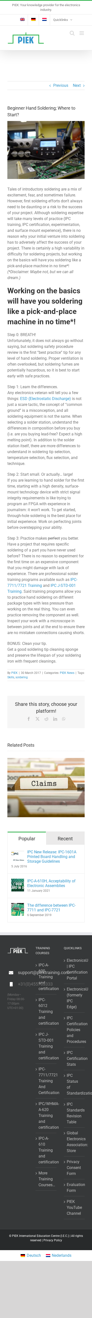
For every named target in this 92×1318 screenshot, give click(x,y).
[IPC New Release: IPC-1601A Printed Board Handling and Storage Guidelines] (17, 852)
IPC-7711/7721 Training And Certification (46, 1081)
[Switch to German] (33, 20)
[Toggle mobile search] (72, 33)
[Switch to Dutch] (44, 20)
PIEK (14, 673)
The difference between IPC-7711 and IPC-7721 (51, 907)
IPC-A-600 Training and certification (46, 977)
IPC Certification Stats (74, 1058)
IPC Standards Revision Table (74, 1113)
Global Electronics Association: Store (74, 1142)
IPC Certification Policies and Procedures (74, 1030)
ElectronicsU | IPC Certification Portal (74, 969)
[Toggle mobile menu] (82, 33)
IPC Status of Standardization (74, 1084)
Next (77, 85)
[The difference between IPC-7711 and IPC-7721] (17, 905)
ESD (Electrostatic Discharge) (45, 398)
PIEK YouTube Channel (74, 1207)
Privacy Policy (52, 1240)
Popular (26, 839)
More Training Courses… (46, 1179)
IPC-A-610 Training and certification (46, 1150)
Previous (60, 85)
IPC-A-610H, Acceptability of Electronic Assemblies (51, 883)
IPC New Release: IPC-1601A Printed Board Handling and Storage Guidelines (51, 857)
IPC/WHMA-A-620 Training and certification (46, 1115)
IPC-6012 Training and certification (46, 1011)
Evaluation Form (74, 1187)
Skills (10, 677)
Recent (65, 839)
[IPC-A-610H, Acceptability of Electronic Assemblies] (17, 881)
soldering (21, 677)
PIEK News (67, 673)
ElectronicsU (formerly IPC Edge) (74, 998)
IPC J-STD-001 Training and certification (46, 1046)
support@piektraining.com (23, 972)
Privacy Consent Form (74, 1167)
